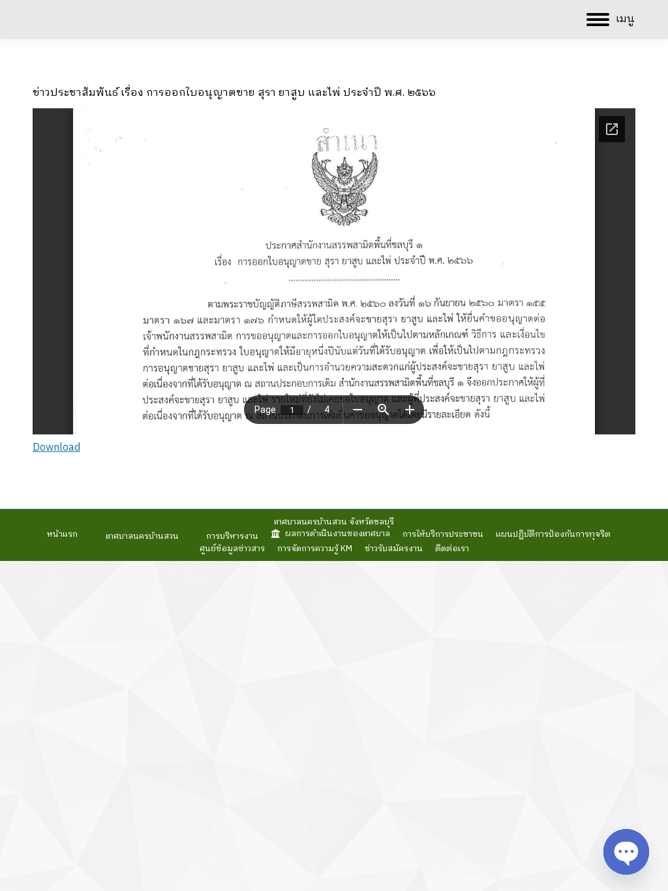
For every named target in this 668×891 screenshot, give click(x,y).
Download (56, 448)
